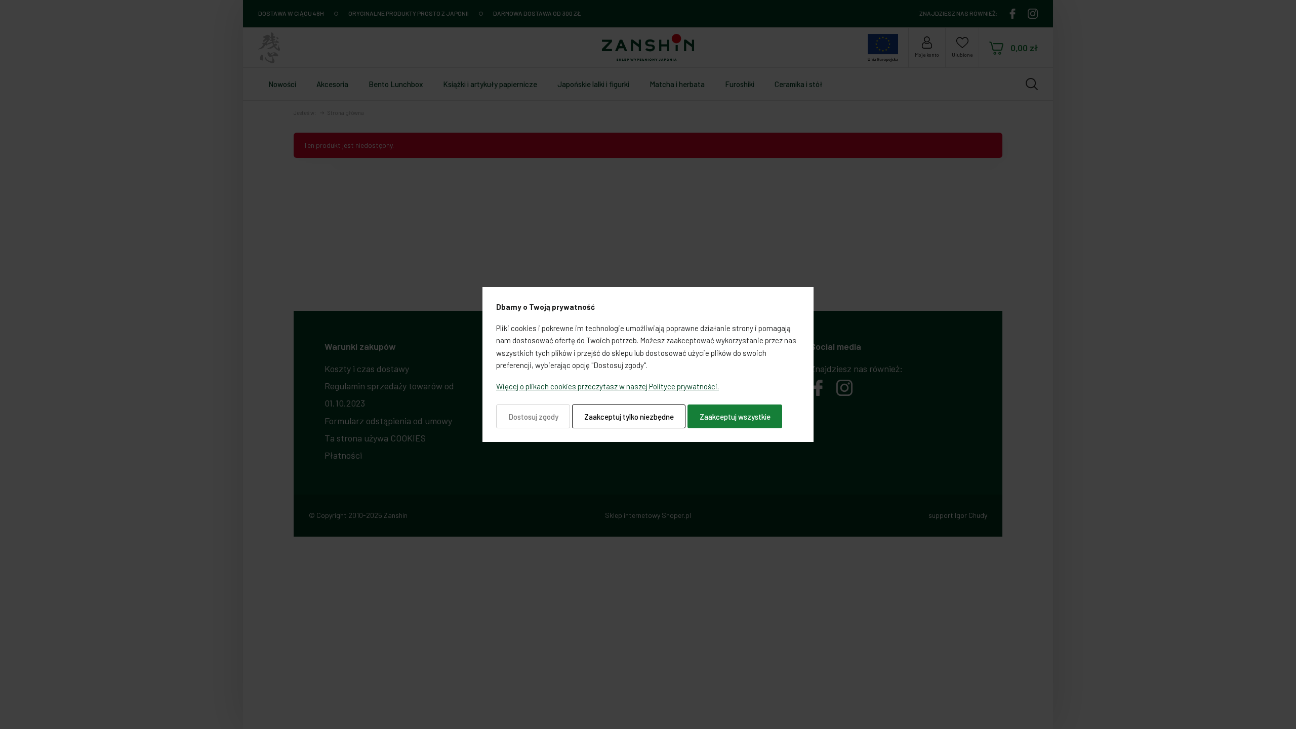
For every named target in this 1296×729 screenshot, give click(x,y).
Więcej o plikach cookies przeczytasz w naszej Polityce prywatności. (607, 386)
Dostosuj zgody (533, 416)
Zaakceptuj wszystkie (735, 416)
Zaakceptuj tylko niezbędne (629, 416)
